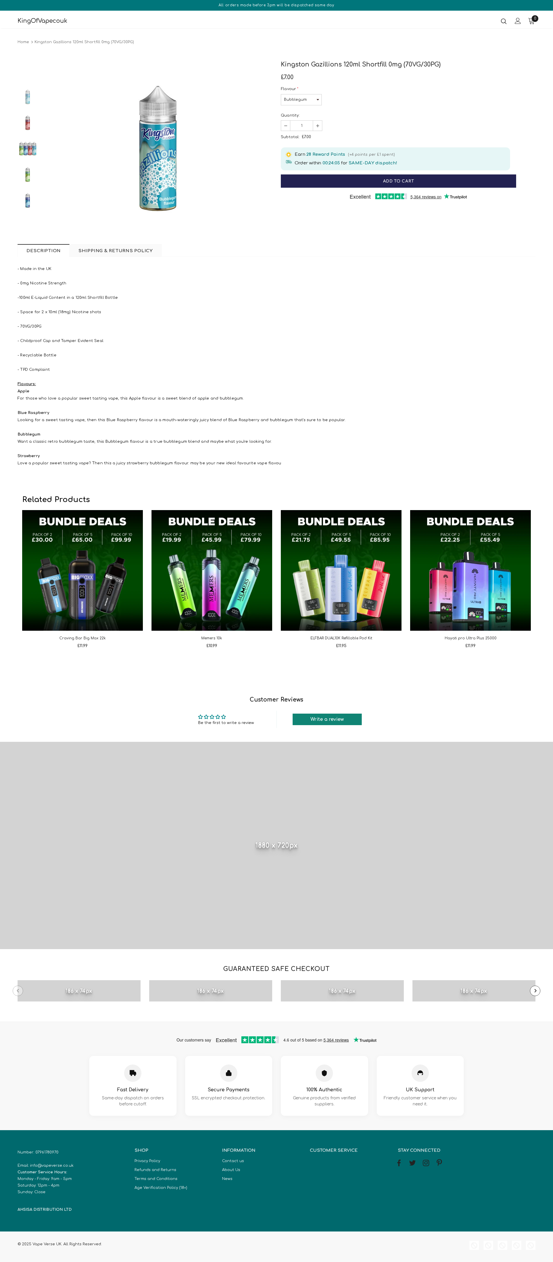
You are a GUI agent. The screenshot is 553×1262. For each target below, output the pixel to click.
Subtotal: (290, 137)
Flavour (290, 89)
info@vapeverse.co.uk (51, 1166)
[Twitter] (412, 1163)
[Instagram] (426, 1163)
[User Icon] (518, 21)
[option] (157, 148)
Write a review (327, 719)
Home (23, 42)
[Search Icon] (504, 21)
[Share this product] (532, 181)
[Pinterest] (439, 1163)
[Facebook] (399, 1163)
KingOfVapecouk (42, 21)
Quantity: (290, 115)
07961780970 (46, 1152)
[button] (285, 126)
